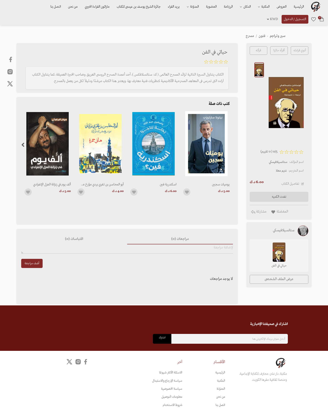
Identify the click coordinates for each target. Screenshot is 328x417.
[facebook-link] (11, 59)
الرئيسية (299, 6)
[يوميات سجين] (206, 143)
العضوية (211, 6)
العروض (281, 6)
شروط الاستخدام (172, 405)
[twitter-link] (69, 362)
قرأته (258, 50)
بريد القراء (174, 6)
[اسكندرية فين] (153, 143)
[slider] (216, 62)
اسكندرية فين (168, 184)
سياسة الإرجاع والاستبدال (167, 380)
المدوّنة (221, 388)
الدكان (247, 6)
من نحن (73, 6)
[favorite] (313, 19)
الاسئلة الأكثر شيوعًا (170, 372)
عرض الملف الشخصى (279, 279)
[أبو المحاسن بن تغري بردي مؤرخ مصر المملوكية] (100, 143)
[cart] (322, 19)
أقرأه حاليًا (279, 50)
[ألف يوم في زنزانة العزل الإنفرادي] (48, 143)
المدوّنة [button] (194, 6)
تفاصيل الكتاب (290, 183)
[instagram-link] (10, 71)
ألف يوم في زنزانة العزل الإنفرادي (52, 184)
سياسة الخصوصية (171, 388)
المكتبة (265, 6)
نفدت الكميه (279, 196)
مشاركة (260, 211)
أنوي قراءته (299, 50)
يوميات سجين (220, 184)
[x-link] (10, 83)
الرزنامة (228, 6)
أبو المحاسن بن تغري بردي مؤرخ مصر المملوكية (101, 184)
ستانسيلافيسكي (278, 162)
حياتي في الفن (279, 265)
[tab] (180, 239)
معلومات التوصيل (172, 397)
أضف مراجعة (32, 263)
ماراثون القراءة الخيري (97, 6)
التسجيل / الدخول (295, 19)
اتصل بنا (55, 6)
